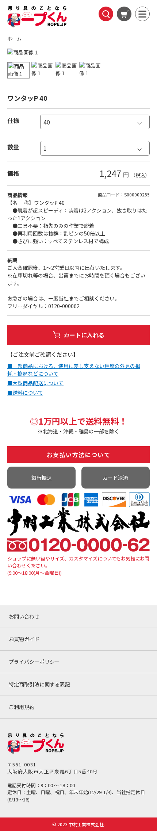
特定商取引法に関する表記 (39, 684)
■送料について (25, 392)
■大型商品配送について (35, 383)
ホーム (14, 38)
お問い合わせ (24, 616)
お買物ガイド (24, 639)
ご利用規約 (21, 707)
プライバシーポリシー (34, 661)
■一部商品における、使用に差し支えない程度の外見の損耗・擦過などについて (73, 369)
